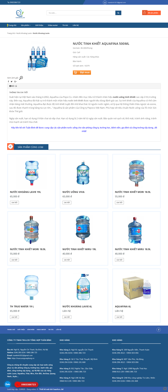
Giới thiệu (39, 25)
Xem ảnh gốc (13, 78)
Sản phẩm (25, 25)
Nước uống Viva (73, 192)
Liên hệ (75, 25)
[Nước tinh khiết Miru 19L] (84, 230)
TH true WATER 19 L (22, 306)
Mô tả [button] (14, 86)
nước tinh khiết (75, 100)
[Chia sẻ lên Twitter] (12, 81)
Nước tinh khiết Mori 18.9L (133, 192)
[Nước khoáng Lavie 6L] (84, 287)
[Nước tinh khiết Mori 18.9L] (136, 173)
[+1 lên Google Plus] (15, 81)
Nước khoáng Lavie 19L (25, 192)
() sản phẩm (153, 13)
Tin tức (65, 25)
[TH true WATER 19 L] (31, 287)
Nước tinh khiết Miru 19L (79, 249)
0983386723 (15, 2)
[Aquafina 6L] (136, 287)
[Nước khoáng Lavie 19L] (31, 173)
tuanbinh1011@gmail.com (117, 2)
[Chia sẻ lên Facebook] (8, 81)
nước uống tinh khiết (124, 97)
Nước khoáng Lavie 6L (77, 306)
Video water (53, 25)
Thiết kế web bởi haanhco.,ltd (51, 389)
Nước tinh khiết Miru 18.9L (133, 249)
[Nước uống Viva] (84, 173)
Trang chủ (12, 25)
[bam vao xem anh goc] (38, 58)
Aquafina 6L (123, 306)
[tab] (84, 86)
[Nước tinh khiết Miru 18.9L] (136, 230)
